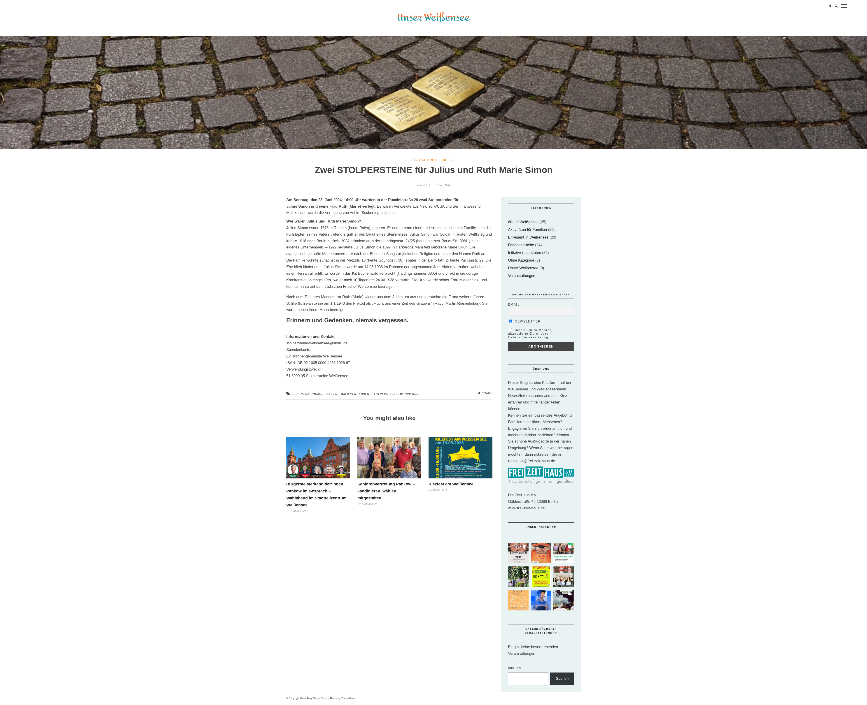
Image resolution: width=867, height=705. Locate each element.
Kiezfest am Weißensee (451, 484)
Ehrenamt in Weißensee (528, 237)
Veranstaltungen (521, 276)
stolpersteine (385, 394)
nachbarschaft (319, 394)
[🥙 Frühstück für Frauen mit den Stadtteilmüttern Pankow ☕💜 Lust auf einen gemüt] (563, 576)
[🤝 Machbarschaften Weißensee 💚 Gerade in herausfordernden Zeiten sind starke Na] (541, 576)
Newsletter (527, 321)
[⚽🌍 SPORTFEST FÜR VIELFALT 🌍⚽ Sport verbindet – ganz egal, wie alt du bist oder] (518, 600)
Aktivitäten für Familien (527, 229)
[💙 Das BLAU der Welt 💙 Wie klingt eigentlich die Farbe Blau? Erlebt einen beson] (541, 600)
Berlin (297, 394)
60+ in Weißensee (523, 222)
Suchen (514, 668)
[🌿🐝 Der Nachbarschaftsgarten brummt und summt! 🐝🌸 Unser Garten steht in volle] (518, 576)
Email (514, 304)
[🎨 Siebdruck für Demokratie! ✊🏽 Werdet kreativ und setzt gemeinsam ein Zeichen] (541, 553)
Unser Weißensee (523, 268)
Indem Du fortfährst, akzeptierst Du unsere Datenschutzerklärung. (530, 333)
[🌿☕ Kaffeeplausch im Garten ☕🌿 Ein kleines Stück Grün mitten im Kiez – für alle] (518, 553)
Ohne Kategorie (521, 260)
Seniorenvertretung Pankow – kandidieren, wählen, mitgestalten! (386, 491)
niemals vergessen (352, 394)
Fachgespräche (521, 245)
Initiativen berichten (433, 160)
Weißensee (410, 394)
